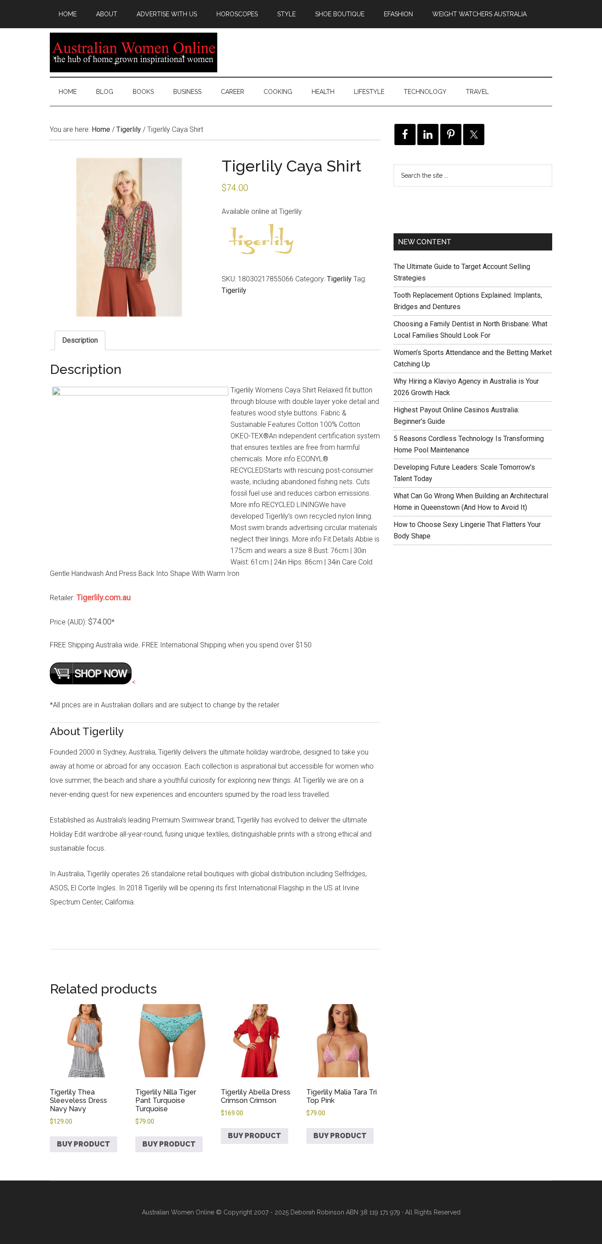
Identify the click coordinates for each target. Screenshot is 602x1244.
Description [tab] (80, 340)
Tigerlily (128, 129)
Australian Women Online (133, 52)
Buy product (83, 1144)
